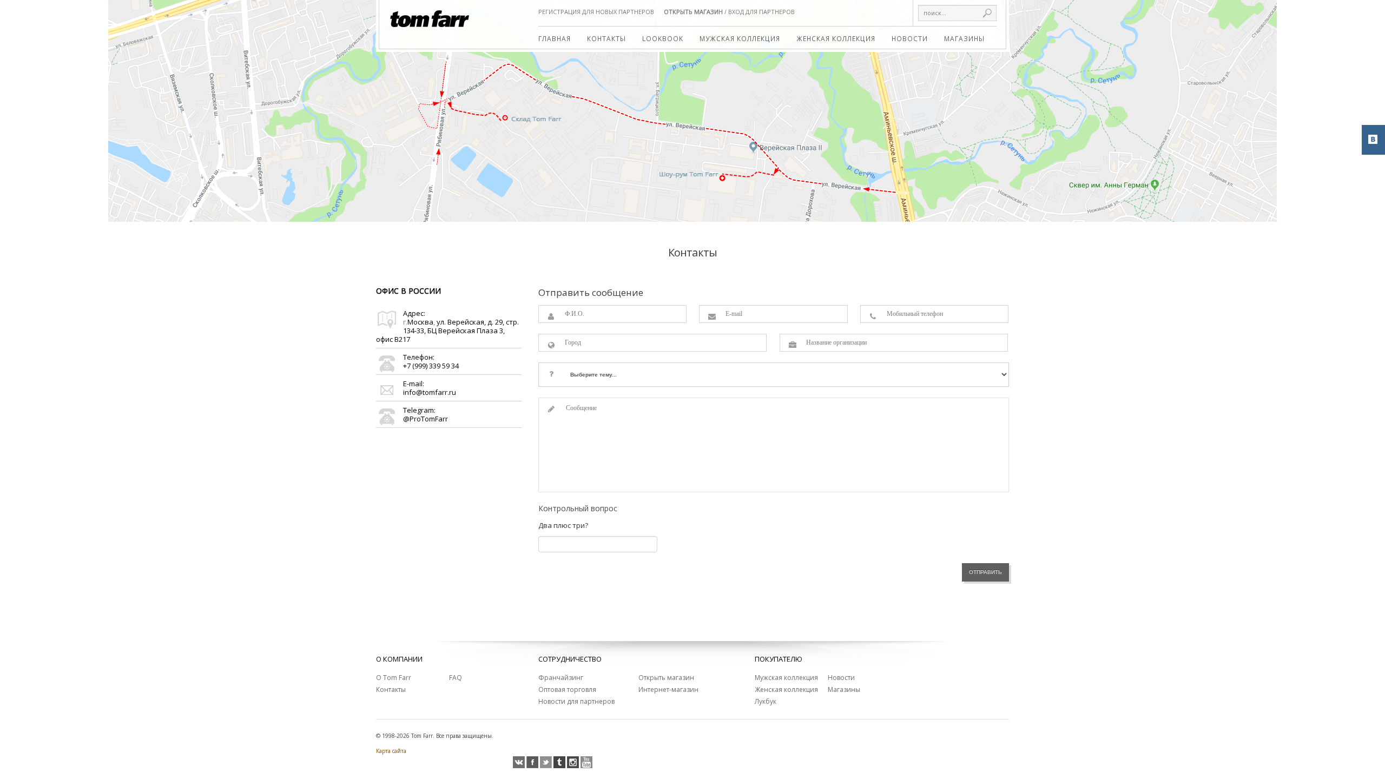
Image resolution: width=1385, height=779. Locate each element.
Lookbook (662, 38)
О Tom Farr (393, 677)
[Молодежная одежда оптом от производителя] (429, 13)
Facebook (532, 762)
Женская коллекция (835, 38)
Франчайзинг (560, 677)
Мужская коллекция (740, 38)
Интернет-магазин (668, 689)
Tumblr (559, 762)
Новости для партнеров (576, 701)
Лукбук (765, 701)
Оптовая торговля (567, 689)
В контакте (519, 762)
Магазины (964, 38)
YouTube (586, 762)
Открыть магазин (666, 677)
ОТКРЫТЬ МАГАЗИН (693, 12)
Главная (554, 38)
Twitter (546, 762)
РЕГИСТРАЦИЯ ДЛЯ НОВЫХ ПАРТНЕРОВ (596, 12)
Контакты (606, 38)
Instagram (573, 762)
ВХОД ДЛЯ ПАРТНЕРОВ (761, 12)
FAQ (455, 677)
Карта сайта (391, 751)
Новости (910, 38)
